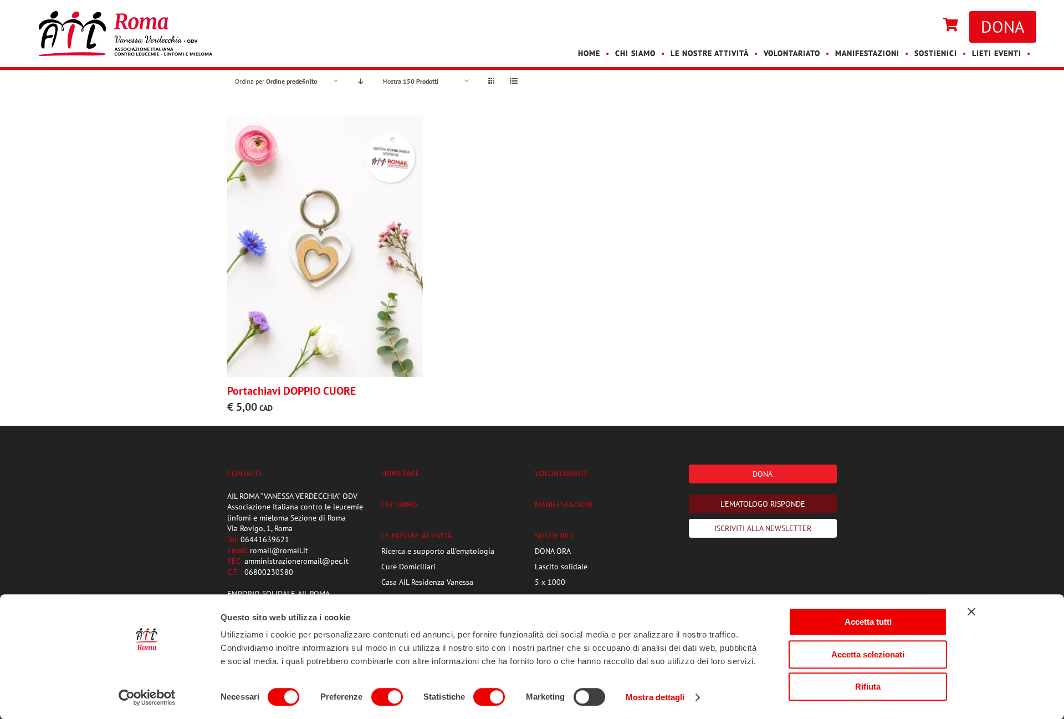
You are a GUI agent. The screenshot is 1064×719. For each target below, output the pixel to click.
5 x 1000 (550, 582)
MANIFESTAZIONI (563, 504)
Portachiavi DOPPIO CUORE (291, 391)
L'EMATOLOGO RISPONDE (762, 504)
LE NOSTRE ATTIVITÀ (416, 535)
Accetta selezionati (867, 654)
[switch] (387, 697)
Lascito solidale (561, 567)
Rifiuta (868, 686)
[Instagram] (926, 25)
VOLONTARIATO (561, 473)
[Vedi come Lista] (513, 81)
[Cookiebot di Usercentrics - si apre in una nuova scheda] (147, 697)
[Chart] (950, 25)
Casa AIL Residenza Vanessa (427, 582)
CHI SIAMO (399, 504)
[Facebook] (915, 25)
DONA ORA (553, 551)
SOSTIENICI (554, 535)
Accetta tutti (868, 621)
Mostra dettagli (655, 697)
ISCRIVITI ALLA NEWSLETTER (762, 528)
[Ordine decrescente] (360, 81)
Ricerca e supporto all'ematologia (437, 551)
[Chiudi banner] (971, 611)
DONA (1003, 26)
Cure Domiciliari (408, 567)
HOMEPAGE (400, 473)
